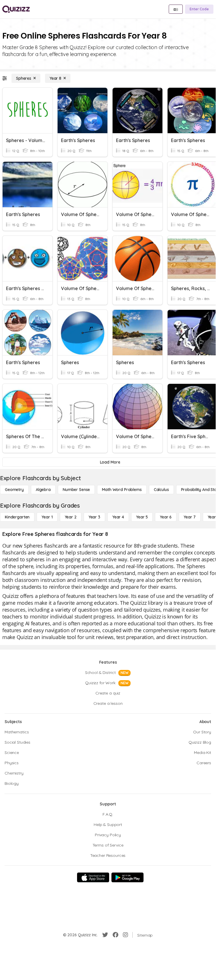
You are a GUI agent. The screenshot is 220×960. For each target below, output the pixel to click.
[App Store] (93, 877)
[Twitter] (105, 934)
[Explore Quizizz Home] (16, 9)
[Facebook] (115, 934)
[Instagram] (125, 934)
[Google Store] (127, 877)
